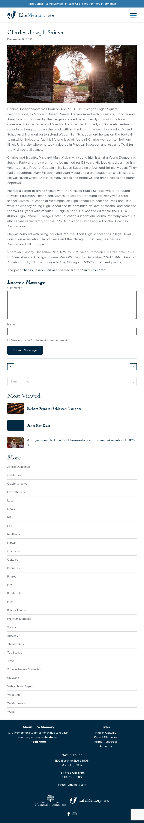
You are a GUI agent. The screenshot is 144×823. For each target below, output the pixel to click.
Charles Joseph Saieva (38, 270)
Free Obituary (16, 492)
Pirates (11, 576)
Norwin (11, 542)
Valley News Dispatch (21, 686)
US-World (13, 678)
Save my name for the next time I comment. (39, 340)
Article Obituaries (18, 466)
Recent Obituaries (105, 737)
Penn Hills (13, 568)
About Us (106, 746)
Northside (13, 534)
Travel (11, 661)
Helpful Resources (106, 741)
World (11, 711)
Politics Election (17, 610)
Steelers (12, 635)
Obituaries (14, 551)
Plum (10, 602)
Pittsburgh (14, 593)
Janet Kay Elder (38, 425)
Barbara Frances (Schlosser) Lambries (54, 408)
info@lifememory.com (72, 784)
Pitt (9, 585)
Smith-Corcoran (93, 270)
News (11, 509)
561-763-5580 (72, 777)
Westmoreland (16, 703)
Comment (14, 288)
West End (13, 695)
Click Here (81, 3)
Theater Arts (15, 644)
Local (10, 500)
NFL (9, 517)
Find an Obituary (105, 732)
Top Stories (14, 652)
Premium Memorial (19, 618)
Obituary (12, 559)
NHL (10, 526)
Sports (11, 627)
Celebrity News (17, 483)
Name (11, 324)
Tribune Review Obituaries (24, 669)
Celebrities (14, 475)
